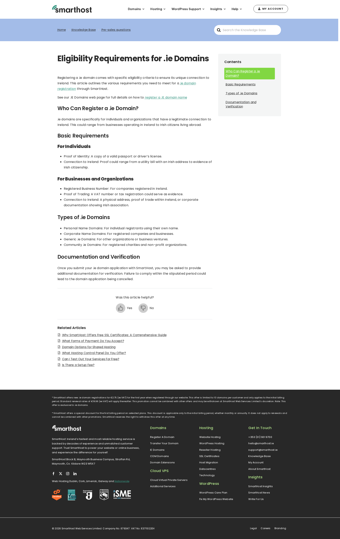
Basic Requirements (241, 84)
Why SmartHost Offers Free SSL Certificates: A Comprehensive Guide (114, 335)
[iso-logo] (72, 491)
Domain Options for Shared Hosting (89, 347)
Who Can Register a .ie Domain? (243, 73)
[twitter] (60, 473)
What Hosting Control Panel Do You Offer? (94, 353)
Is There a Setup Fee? (78, 365)
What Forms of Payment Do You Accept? (93, 341)
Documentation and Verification (241, 104)
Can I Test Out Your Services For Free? (90, 359)
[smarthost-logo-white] (66, 426)
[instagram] (67, 473)
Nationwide (122, 481)
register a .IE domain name (166, 97)
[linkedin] (75, 473)
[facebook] (53, 473)
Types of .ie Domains (241, 93)
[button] (124, 308)
